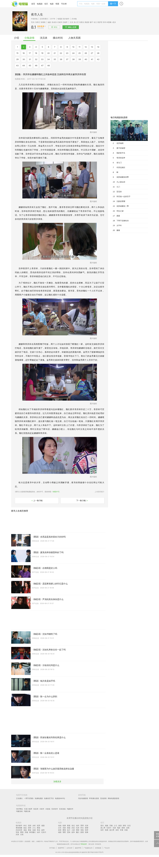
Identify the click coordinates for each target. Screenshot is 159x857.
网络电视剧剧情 (113, 798)
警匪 (64, 832)
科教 (126, 830)
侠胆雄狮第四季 (123, 177)
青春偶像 (19, 828)
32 (36, 59)
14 (98, 47)
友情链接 (98, 848)
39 (79, 59)
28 (98, 53)
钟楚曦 (108, 22)
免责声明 (61, 848)
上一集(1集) (37, 500)
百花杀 (119, 191)
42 (98, 59)
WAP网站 (19, 809)
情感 (106, 830)
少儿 (34, 828)
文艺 (59, 828)
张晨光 (81, 22)
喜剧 (29, 825)
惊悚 (64, 825)
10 (73, 47)
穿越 (26, 832)
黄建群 (87, 22)
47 (42, 65)
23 (67, 53)
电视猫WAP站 (60, 798)
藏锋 (118, 230)
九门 (118, 187)
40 (86, 59)
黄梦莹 (99, 22)
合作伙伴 (69, 848)
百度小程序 (28, 809)
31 (30, 59)
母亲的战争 (121, 158)
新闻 (123, 828)
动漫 (34, 830)
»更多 (114, 22)
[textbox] (93, 3)
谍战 (25, 830)
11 (79, 47)
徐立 (95, 22)
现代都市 (66, 19)
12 (86, 47)
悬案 (118, 216)
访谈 (114, 828)
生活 (129, 825)
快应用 (35, 809)
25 (79, 53)
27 (92, 53)
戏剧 (43, 825)
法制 (127, 828)
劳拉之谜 (120, 211)
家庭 (38, 828)
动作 (38, 832)
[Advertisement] (129, 78)
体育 (59, 830)
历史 (73, 828)
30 (23, 59)
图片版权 (93, 132)
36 (61, 59)
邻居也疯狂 (121, 167)
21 (55, 53)
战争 (43, 830)
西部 (77, 830)
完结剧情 (103, 798)
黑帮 (82, 825)
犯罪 (38, 825)
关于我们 (52, 848)
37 (67, 59)
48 (48, 65)
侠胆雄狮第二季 (123, 206)
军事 (121, 830)
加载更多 (57, 781)
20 (48, 53)
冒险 (82, 830)
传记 (73, 825)
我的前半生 (121, 153)
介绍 (16, 37)
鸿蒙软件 (70, 809)
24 (73, 53)
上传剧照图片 (99, 491)
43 (17, 65)
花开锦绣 (120, 143)
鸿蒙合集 (27, 811)
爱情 (21, 832)
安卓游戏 (62, 809)
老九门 (119, 162)
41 (92, 59)
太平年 (119, 225)
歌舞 (86, 832)
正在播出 (19, 798)
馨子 (91, 22)
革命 (38, 830)
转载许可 (56, 492)
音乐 (102, 825)
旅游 (120, 825)
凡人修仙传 (121, 182)
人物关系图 (74, 37)
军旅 (17, 832)
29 (17, 59)
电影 (52, 4)
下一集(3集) (82, 500)
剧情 (82, 832)
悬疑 (29, 830)
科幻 (25, 825)
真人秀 (102, 828)
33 (42, 59)
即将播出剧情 (94, 798)
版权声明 (78, 848)
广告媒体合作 (88, 848)
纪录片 (43, 832)
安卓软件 (54, 809)
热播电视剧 (39, 798)
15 (17, 53)
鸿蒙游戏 (19, 811)
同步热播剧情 (83, 798)
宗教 (111, 825)
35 (55, 59)
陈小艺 (76, 22)
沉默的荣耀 (121, 201)
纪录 (77, 828)
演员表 (43, 37)
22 (61, 53)
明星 (57, 4)
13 (92, 47)
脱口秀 (111, 830)
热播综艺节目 (49, 798)
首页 (33, 4)
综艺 (46, 4)
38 (73, 59)
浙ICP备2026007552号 (95, 852)
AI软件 (42, 809)
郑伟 (104, 22)
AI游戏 (47, 809)
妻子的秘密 (121, 148)
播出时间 (58, 37)
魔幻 (77, 832)
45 (30, 65)
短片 (68, 830)
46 (36, 65)
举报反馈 (84, 844)
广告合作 (107, 848)
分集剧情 (29, 37)
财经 (124, 825)
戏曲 (106, 825)
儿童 (73, 830)
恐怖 (29, 828)
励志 (25, 828)
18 (36, 53)
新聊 (86, 828)
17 (30, 53)
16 (24, 53)
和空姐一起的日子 (123, 196)
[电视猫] (20, 4)
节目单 (64, 4)
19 (42, 53)
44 (23, 65)
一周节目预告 (29, 798)
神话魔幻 (32, 832)
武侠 (17, 834)
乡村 (34, 825)
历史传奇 (19, 830)
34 (48, 59)
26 (86, 53)
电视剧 (39, 4)
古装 (21, 834)
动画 (59, 825)
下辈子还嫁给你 (123, 221)
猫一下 (113, 3)
